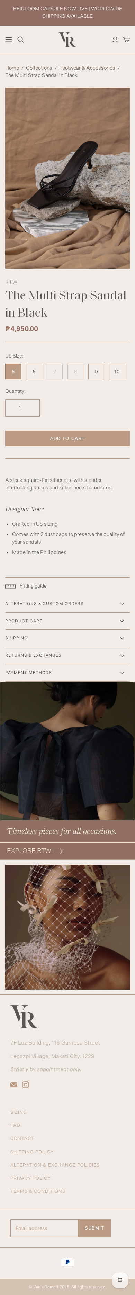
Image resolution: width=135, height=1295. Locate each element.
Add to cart (67, 438)
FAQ (15, 1125)
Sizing (18, 1112)
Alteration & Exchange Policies (55, 1165)
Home (12, 68)
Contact (22, 1138)
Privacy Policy (30, 1178)
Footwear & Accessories (87, 68)
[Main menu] (8, 39)
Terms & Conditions (37, 1191)
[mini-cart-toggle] (126, 39)
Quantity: (15, 391)
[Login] (115, 39)
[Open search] (20, 39)
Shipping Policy (32, 1152)
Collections (39, 68)
